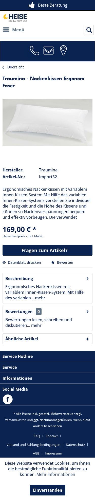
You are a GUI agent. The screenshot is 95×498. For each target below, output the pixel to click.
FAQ (37, 436)
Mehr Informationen (55, 474)
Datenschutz (75, 444)
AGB (36, 453)
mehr (39, 298)
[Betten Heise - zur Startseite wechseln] (15, 17)
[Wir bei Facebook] (9, 402)
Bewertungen (19, 311)
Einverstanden (47, 490)
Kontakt (52, 436)
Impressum (53, 453)
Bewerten (64, 262)
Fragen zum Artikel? (45, 250)
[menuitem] (13, 30)
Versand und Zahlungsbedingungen (33, 444)
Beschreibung (19, 278)
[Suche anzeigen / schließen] (89, 30)
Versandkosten (15, 420)
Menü (18, 30)
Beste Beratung (52, 5)
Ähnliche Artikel (21, 339)
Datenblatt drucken (24, 262)
